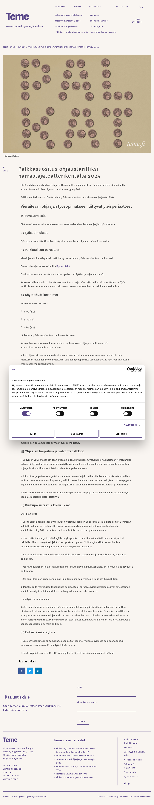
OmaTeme (77, 6)
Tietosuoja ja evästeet (107, 796)
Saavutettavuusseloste (141, 796)
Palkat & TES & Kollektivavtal (69, 15)
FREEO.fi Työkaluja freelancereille (71, 31)
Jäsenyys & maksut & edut (67, 20)
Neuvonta (95, 15)
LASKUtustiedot (12, 775)
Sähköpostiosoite (87, 702)
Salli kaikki (121, 434)
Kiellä (33, 434)
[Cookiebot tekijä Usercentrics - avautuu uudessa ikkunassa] (129, 369)
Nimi (79, 687)
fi (117, 6)
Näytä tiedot (130, 424)
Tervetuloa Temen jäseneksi (103, 31)
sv (127, 6)
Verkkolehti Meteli (133, 759)
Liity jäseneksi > (138, 20)
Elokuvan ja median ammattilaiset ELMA (75, 748)
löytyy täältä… (64, 266)
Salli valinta (77, 434)
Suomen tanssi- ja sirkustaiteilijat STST (75, 755)
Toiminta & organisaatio (66, 26)
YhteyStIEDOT (10, 778)
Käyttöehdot (124, 796)
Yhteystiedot (60, 6)
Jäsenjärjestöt (97, 26)
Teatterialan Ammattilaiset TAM (71, 773)
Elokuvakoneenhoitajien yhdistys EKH (74, 777)
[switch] (60, 413)
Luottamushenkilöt (99, 20)
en (122, 6)
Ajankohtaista (95, 6)
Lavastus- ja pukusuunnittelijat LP (72, 751)
